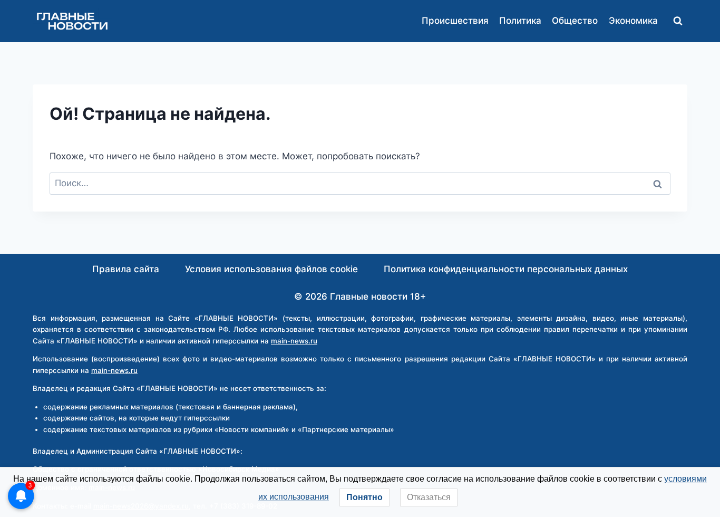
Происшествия (455, 20)
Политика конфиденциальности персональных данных (506, 269)
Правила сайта (125, 269)
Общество (575, 20)
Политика (520, 20)
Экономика (633, 20)
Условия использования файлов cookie (271, 269)
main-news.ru (294, 341)
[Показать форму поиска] (677, 21)
